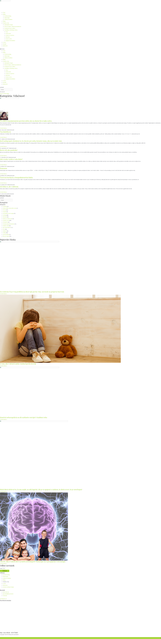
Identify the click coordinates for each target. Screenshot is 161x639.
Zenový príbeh (6, 234)
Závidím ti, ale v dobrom (9, 187)
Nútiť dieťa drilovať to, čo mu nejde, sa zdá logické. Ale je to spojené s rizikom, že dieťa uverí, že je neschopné (41, 490)
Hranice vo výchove (10, 35)
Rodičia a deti (6, 225)
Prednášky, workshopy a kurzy (10, 30)
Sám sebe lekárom (7, 227)
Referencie (5, 45)
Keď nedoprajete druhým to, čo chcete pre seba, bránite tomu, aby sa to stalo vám (31, 141)
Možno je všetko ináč (7, 218)
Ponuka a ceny (6, 23)
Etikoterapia (6, 17)
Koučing (4, 215)
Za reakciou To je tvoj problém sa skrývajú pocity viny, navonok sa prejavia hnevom (32, 292)
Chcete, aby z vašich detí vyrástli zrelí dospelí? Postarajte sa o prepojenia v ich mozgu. (33, 562)
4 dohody (5, 206)
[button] (80, 49)
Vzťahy (4, 232)
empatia (4, 211)
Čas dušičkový (5, 132)
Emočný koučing (7, 16)
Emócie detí (8, 33)
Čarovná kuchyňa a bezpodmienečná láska (16, 178)
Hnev (7, 31)
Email (1, 568)
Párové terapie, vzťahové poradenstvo (12, 26)
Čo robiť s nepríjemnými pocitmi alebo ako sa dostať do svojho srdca (26, 121)
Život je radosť (6, 236)
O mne (4, 42)
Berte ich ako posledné (8, 150)
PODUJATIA (5, 222)
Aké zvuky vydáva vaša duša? (11, 159)
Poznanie (3, 168)
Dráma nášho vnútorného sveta (9, 208)
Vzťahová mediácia (8, 19)
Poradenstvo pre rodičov (9, 28)
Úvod (4, 12)
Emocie (4, 209)
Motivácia (8, 37)
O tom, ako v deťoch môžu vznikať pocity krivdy (18, 364)
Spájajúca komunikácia (10, 40)
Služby (4, 14)
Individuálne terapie (8, 24)
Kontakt (4, 44)
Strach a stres (9, 38)
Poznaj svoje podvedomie (8, 224)
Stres (4, 229)
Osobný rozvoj (6, 220)
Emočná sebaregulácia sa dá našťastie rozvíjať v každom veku (23, 417)
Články (4, 21)
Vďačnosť (5, 231)
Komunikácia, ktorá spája (8, 213)
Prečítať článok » (3, 128)
